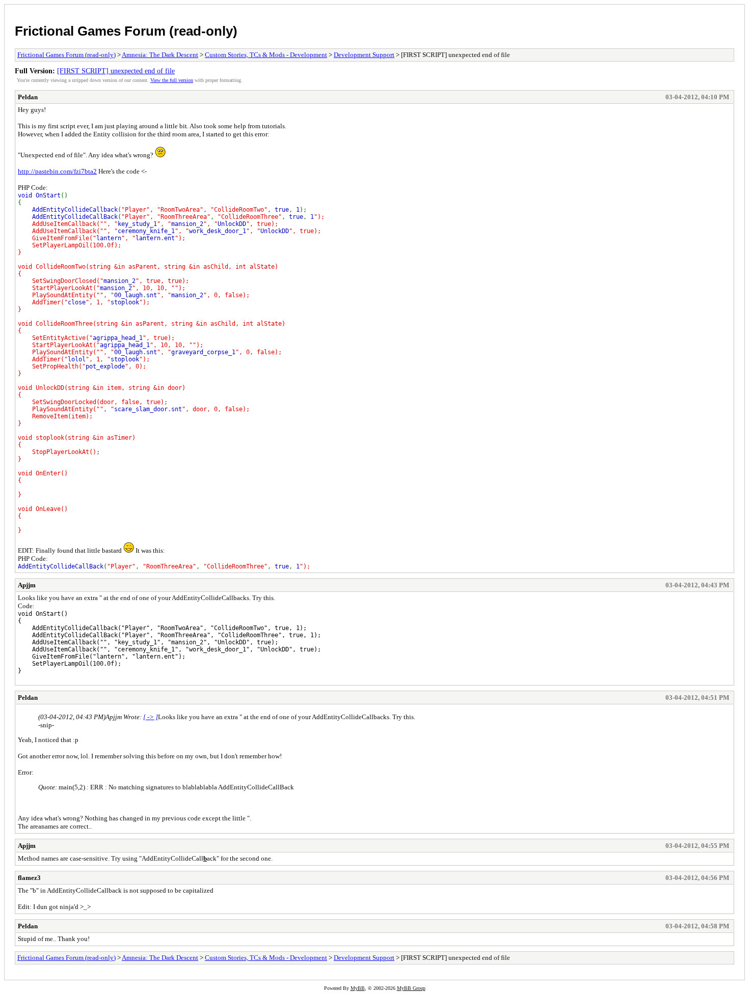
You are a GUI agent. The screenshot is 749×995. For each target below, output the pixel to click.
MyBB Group (411, 988)
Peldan (28, 97)
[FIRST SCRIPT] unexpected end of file (116, 71)
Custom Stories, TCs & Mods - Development (266, 55)
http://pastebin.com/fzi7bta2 (57, 171)
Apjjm (27, 585)
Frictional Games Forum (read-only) (126, 31)
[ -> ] (150, 717)
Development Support (364, 55)
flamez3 (29, 878)
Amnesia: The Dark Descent (160, 55)
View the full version (171, 80)
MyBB (358, 988)
